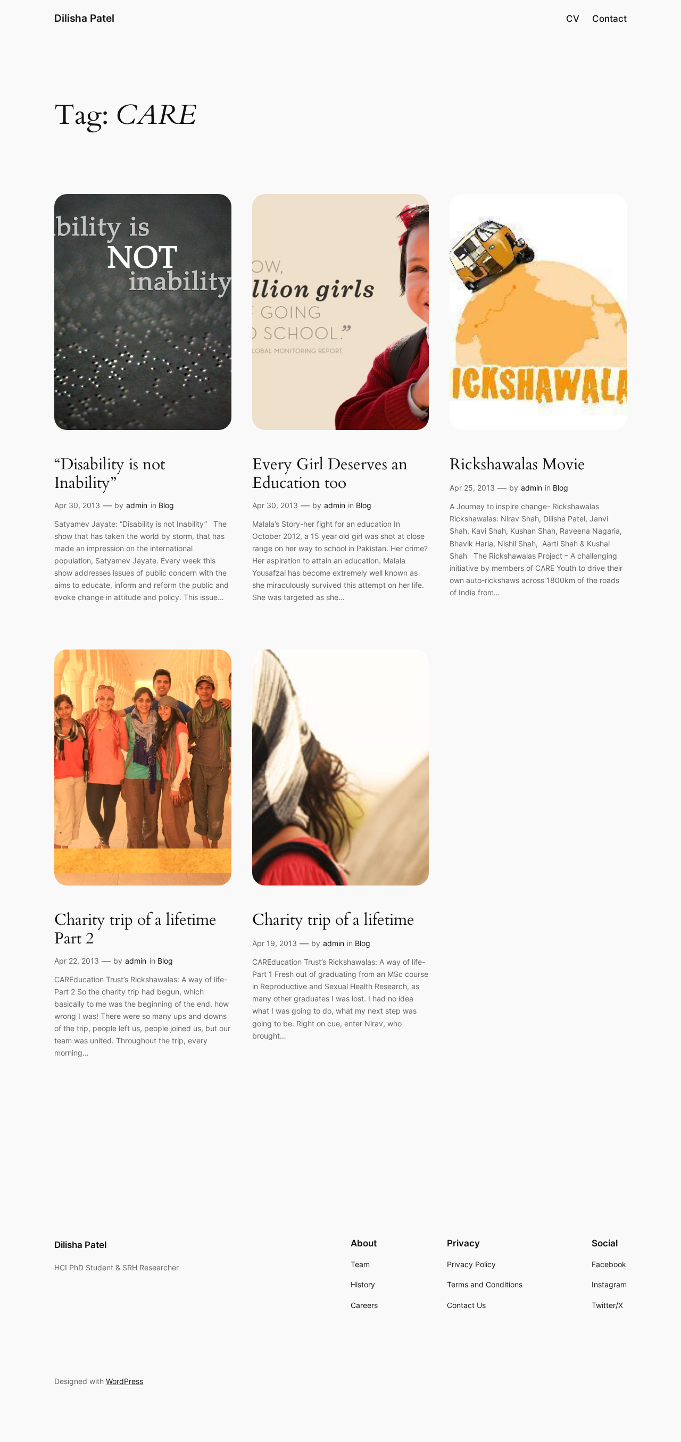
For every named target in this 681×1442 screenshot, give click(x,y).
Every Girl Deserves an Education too (330, 474)
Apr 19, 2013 (274, 943)
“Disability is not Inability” (109, 474)
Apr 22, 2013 (76, 960)
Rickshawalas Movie (517, 465)
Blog (166, 505)
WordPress (124, 1381)
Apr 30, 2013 (77, 505)
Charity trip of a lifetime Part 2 (135, 930)
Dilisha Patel (84, 18)
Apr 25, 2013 (472, 487)
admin (136, 505)
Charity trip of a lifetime (333, 920)
